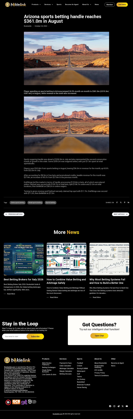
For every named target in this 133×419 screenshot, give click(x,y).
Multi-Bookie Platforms (46, 364)
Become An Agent (71, 4)
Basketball (81, 382)
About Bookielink (100, 363)
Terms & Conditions (101, 375)
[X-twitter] (123, 406)
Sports (59, 4)
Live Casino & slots (49, 374)
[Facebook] (117, 202)
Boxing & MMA (82, 368)
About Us (85, 4)
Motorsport (81, 371)
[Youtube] (127, 406)
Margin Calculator (66, 371)
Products (35, 4)
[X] (121, 202)
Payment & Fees (66, 363)
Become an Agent (117, 363)
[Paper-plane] (118, 406)
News (97, 4)
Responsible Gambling (99, 366)
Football (80, 363)
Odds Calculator (65, 366)
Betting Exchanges (49, 367)
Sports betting (50, 202)
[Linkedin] (128, 202)
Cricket (79, 366)
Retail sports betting (35, 202)
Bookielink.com (58, 414)
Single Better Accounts (47, 371)
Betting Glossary (66, 374)
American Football (83, 385)
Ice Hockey (81, 379)
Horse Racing (82, 387)
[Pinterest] (124, 202)
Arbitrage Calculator (67, 368)
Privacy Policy (99, 373)
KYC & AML (98, 370)
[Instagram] (114, 406)
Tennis (79, 376)
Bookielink (27, 26)
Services (47, 4)
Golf (78, 374)
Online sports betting (17, 202)
